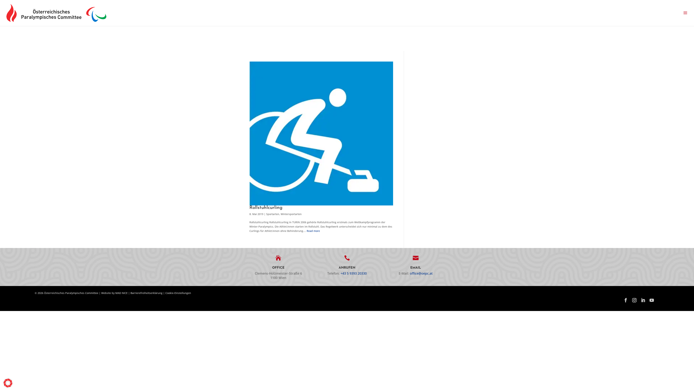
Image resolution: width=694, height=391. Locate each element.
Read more (313, 231)
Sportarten (272, 214)
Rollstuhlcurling (265, 207)
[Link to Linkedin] (643, 300)
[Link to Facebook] (626, 300)
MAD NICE (121, 293)
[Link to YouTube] (652, 300)
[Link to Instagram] (634, 300)
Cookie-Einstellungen (178, 293)
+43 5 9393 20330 (353, 273)
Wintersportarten (291, 214)
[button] (685, 13)
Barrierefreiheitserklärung (146, 293)
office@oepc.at (421, 273)
